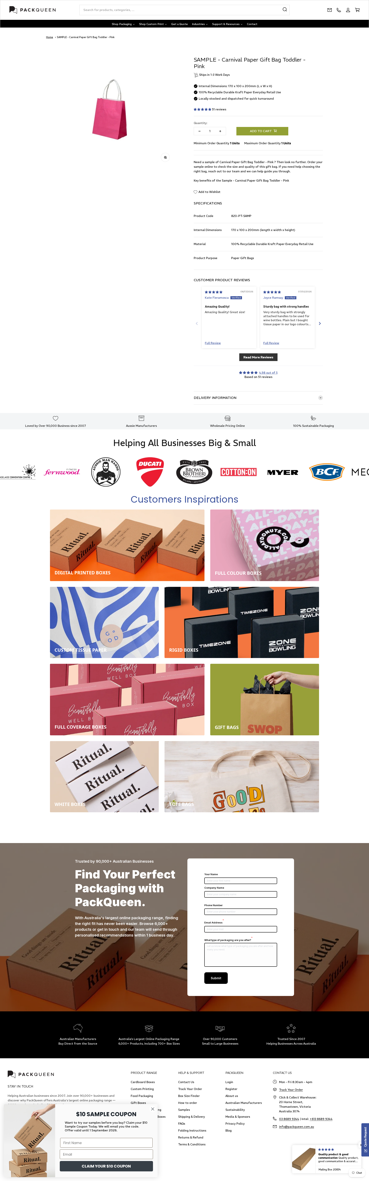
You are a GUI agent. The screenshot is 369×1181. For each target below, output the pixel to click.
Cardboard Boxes (143, 1082)
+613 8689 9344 (321, 1119)
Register (231, 1089)
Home (49, 37)
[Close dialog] (152, 1109)
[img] (213, 292)
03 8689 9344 (289, 1119)
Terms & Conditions (191, 1144)
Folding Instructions (192, 1130)
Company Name (214, 887)
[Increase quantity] (220, 131)
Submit (216, 978)
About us (231, 1096)
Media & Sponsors (237, 1116)
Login (229, 1082)
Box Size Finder (189, 1096)
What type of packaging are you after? (228, 940)
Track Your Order (190, 1089)
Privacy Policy (235, 1123)
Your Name (211, 874)
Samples (184, 1110)
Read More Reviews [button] (258, 357)
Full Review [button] (213, 343)
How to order (187, 1103)
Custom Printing (142, 1089)
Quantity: (200, 123)
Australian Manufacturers (243, 1103)
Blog (228, 1130)
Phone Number (213, 905)
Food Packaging (142, 1096)
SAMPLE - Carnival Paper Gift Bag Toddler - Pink (86, 37)
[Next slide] (320, 323)
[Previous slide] (197, 323)
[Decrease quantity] (199, 131)
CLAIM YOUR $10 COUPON (106, 1166)
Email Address (214, 922)
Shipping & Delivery (191, 1116)
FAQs (181, 1123)
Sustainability (235, 1110)
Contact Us (186, 1082)
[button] (203, 109)
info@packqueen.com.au (296, 1126)
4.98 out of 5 (268, 372)
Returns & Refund (190, 1137)
